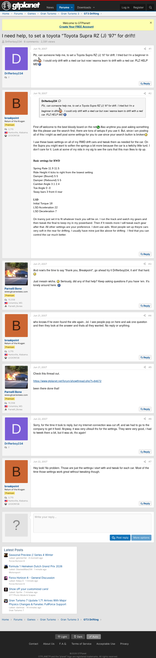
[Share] (144, 49)
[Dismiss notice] (150, 23)
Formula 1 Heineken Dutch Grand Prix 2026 (35, 566)
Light (63, 636)
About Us (48, 643)
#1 (150, 48)
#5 (150, 367)
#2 (150, 93)
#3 (149, 263)
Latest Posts (13, 550)
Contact (33, 643)
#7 (150, 461)
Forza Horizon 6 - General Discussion (32, 577)
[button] (71, 7)
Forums (64, 7)
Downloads (84, 7)
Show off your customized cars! (28, 589)
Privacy (124, 643)
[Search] (150, 7)
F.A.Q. (63, 643)
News (50, 7)
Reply (146, 83)
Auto (95, 636)
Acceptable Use (105, 643)
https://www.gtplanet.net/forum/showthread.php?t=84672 (67, 381)
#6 (150, 418)
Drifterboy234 (13, 41)
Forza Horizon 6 (17, 561)
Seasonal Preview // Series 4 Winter (31, 554)
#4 (149, 315)
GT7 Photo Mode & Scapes (22, 595)
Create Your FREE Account (76, 26)
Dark (79, 636)
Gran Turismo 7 (16, 610)
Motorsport (14, 572)
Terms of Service (82, 643)
